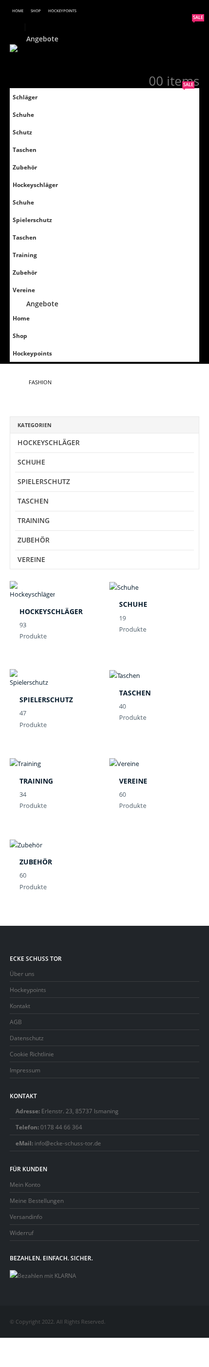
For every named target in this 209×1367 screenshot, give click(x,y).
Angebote (45, 38)
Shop (36, 10)
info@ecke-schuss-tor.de (68, 1143)
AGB (16, 1022)
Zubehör (25, 167)
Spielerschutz (32, 220)
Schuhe (23, 114)
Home (17, 10)
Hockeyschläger (35, 184)
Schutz (22, 132)
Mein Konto (25, 1184)
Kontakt (20, 1006)
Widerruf (22, 1232)
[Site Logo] (36, 53)
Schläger (25, 97)
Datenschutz (27, 1038)
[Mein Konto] (191, 69)
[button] (17, 27)
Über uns (22, 973)
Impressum (25, 1070)
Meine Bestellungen (37, 1200)
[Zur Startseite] (12, 382)
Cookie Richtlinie (32, 1054)
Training (25, 255)
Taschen (24, 149)
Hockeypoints (62, 10)
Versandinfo (26, 1216)
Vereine (24, 290)
